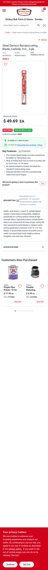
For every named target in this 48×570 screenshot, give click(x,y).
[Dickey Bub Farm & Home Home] (24, 12)
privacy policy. (15, 549)
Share (44, 40)
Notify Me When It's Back (23, 130)
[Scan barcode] (44, 25)
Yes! (42, 183)
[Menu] (4, 10)
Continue (10, 564)
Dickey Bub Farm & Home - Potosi (29, 145)
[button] (24, 200)
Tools (7, 32)
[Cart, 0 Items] (42, 10)
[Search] (39, 25)
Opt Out (26, 564)
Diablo (5, 59)
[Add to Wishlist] (5, 64)
